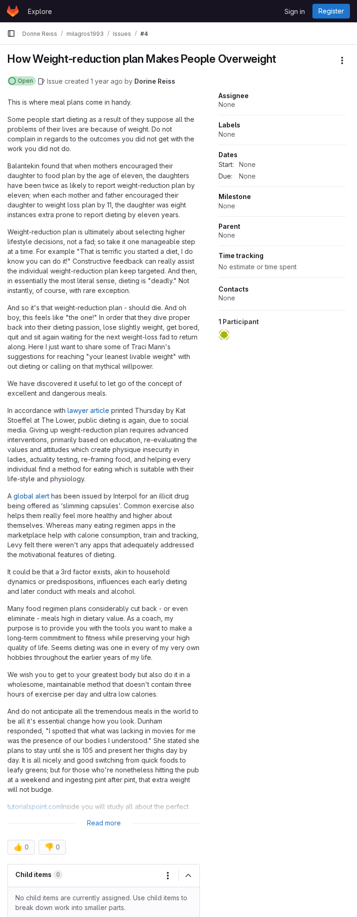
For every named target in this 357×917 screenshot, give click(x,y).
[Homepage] (12, 11)
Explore (40, 11)
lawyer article (88, 410)
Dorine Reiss (154, 81)
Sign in (294, 11)
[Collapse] (188, 875)
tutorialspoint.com (34, 807)
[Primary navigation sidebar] (11, 33)
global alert (31, 496)
